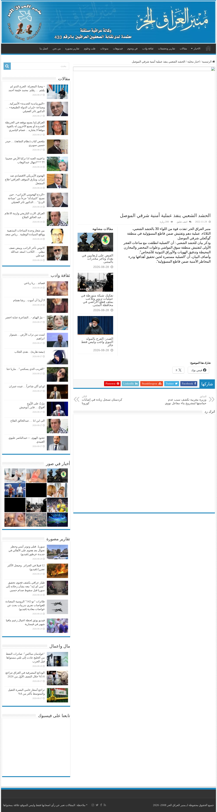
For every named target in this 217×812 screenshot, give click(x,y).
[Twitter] (97, 805)
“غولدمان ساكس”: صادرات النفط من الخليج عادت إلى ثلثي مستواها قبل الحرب (25, 657)
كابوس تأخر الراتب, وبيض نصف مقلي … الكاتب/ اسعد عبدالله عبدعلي (27, 251)
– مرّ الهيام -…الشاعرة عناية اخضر (25, 317)
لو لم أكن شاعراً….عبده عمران (27, 386)
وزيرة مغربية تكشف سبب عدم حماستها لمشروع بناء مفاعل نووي (185, 400)
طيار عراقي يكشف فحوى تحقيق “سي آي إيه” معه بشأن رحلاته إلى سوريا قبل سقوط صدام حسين (25, 586)
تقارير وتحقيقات (166, 48)
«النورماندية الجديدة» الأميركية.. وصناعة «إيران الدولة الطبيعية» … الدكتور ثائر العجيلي (25, 107)
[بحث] (7, 66)
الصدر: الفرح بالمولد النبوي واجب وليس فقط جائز (97, 342)
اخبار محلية (193, 61)
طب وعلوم (90, 48)
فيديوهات (118, 48)
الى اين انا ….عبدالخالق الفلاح (27, 420)
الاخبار (197, 48)
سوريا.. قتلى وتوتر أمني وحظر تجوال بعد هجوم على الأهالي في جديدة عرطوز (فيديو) (26, 550)
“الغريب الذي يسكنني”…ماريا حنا (26, 368)
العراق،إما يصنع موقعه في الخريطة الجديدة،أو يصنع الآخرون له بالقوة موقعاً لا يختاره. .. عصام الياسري (25, 126)
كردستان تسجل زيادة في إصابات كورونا (102, 400)
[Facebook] (101, 805)
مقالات (183, 48)
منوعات (104, 48)
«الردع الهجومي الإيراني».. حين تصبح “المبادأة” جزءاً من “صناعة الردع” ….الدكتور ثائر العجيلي (26, 198)
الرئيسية (208, 48)
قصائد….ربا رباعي (34, 283)
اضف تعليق (182, 221)
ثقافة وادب (147, 48)
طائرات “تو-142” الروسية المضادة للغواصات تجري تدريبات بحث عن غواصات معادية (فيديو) (25, 605)
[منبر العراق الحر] (108, 22)
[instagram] (93, 805)
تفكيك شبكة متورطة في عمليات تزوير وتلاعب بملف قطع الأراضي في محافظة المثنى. (97, 300)
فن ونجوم (132, 48)
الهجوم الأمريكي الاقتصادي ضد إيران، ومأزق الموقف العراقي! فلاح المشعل (25, 179)
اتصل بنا (44, 48)
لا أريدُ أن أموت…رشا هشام (29, 300)
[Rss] (104, 805)
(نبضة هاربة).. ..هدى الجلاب (29, 351)
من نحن (57, 48)
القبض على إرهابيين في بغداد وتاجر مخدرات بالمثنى (97, 258)
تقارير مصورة (72, 48)
